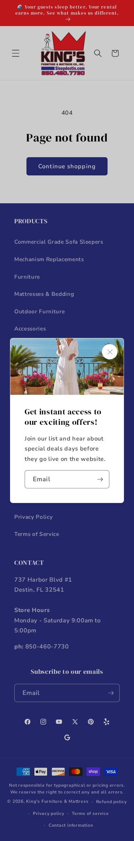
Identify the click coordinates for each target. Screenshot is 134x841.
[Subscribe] (100, 479)
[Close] (110, 351)
